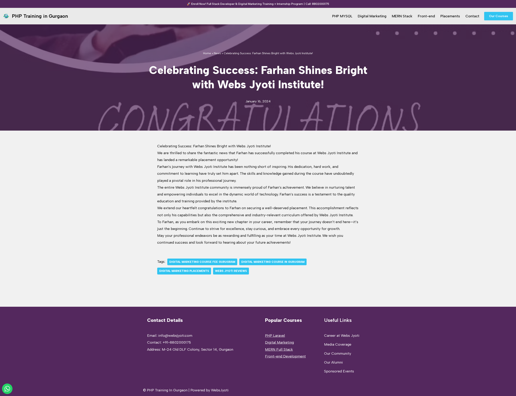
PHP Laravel (275, 335)
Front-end (426, 16)
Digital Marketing (372, 16)
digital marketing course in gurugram (273, 261)
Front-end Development (285, 356)
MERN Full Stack (279, 349)
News (217, 53)
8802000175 (320, 4)
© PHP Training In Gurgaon (165, 390)
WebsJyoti (220, 390)
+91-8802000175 (177, 342)
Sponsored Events (339, 371)
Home (207, 53)
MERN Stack (402, 16)
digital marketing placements (184, 270)
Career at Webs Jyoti (341, 335)
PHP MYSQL (342, 16)
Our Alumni (333, 362)
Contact (472, 16)
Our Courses (498, 16)
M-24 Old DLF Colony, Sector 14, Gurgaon (197, 349)
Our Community (337, 353)
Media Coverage (337, 344)
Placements (450, 16)
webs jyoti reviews (231, 270)
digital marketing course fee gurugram (202, 261)
